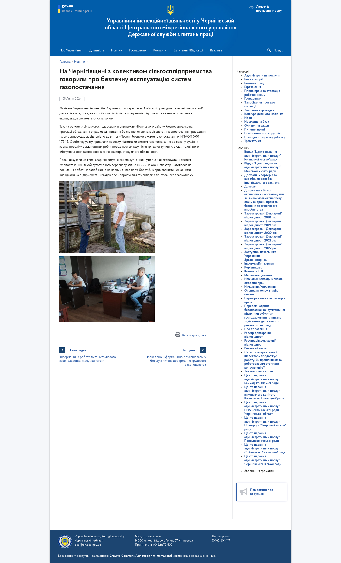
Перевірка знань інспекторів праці (264, 300)
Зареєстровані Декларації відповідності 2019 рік (263, 223)
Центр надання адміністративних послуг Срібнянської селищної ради (264, 448)
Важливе (216, 50)
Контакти (159, 50)
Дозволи (250, 186)
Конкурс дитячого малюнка (263, 114)
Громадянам (137, 50)
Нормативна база (256, 121)
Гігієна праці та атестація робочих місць (262, 93)
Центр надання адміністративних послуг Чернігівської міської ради (262, 460)
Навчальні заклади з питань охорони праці (263, 281)
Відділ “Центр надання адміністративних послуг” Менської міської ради (262, 167)
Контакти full (253, 271)
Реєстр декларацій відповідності (257, 335)
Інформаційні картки (259, 263)
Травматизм (252, 141)
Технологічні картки (258, 371)
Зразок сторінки (256, 260)
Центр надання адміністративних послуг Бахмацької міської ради (262, 379)
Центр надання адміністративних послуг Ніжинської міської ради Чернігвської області (262, 408)
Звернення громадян (259, 110)
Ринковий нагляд (256, 348)
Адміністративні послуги (262, 75)
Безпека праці (254, 83)
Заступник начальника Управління (260, 254)
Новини (116, 50)
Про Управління (71, 50)
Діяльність (96, 50)
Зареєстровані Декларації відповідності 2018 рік (263, 215)
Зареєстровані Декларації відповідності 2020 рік (263, 231)
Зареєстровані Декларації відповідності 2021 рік (263, 238)
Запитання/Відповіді (188, 50)
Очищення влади (256, 125)
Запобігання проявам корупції (259, 104)
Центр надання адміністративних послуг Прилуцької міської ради (262, 437)
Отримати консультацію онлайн (261, 292)
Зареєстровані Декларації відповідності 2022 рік (263, 246)
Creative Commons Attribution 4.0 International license (146, 555)
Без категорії (253, 79)
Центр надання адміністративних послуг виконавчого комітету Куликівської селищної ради (264, 392)
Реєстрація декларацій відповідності (260, 342)
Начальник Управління (260, 286)
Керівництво (253, 267)
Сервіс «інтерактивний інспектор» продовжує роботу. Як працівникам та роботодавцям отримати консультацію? (263, 360)
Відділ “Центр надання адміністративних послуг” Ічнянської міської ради (262, 155)
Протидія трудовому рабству (264, 137)
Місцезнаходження (258, 275)
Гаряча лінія (252, 87)
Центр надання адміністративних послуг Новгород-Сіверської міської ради (265, 423)
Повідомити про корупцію (263, 133)
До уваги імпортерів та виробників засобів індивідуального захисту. (262, 179)
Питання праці (254, 129)
